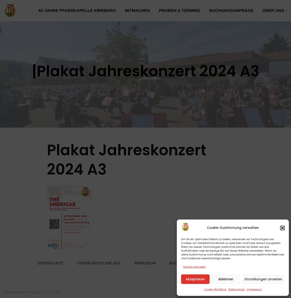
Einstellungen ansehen (263, 279)
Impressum (254, 289)
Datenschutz (236, 289)
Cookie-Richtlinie (215, 289)
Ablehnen (225, 279)
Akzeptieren (195, 279)
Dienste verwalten (194, 267)
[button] (282, 228)
